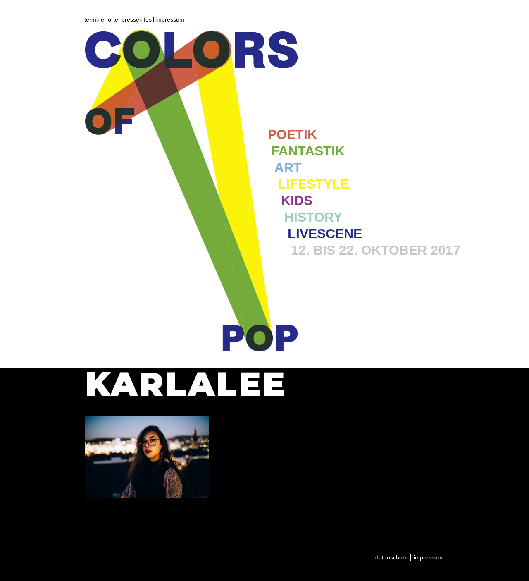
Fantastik (308, 150)
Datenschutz (391, 557)
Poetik (292, 134)
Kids (296, 200)
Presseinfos (137, 19)
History (313, 217)
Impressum (169, 19)
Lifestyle (313, 184)
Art (288, 167)
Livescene (325, 233)
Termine (94, 19)
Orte (113, 19)
